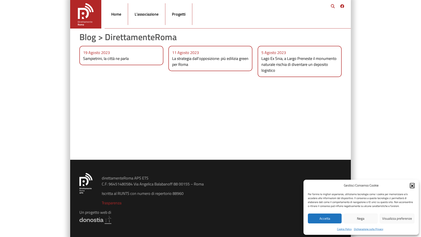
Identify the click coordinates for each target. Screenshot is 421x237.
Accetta (324, 218)
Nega (360, 218)
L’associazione (147, 14)
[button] (412, 185)
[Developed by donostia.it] (95, 219)
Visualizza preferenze (397, 218)
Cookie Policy (344, 229)
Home (116, 14)
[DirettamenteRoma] (85, 14)
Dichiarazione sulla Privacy (368, 229)
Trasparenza (111, 203)
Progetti (179, 14)
